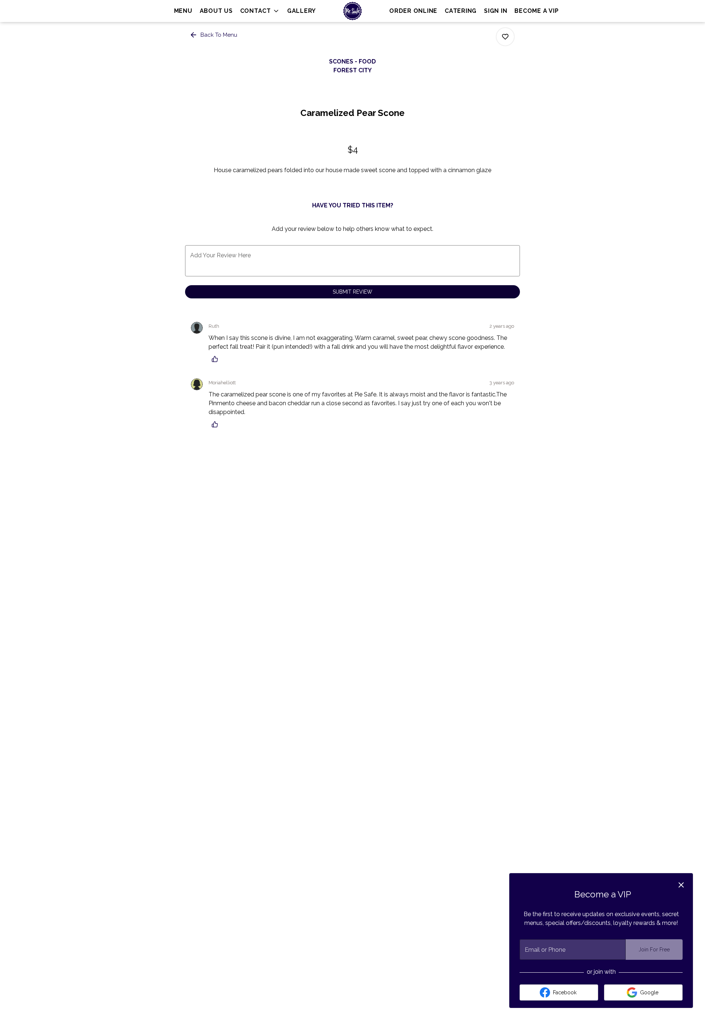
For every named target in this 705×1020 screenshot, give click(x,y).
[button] (259, 11)
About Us (216, 10)
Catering (461, 10)
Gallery (301, 10)
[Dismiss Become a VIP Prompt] (681, 885)
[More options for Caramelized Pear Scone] (505, 37)
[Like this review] (217, 359)
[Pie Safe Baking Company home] (352, 11)
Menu (183, 10)
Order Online (413, 10)
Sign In (495, 10)
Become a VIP (536, 10)
